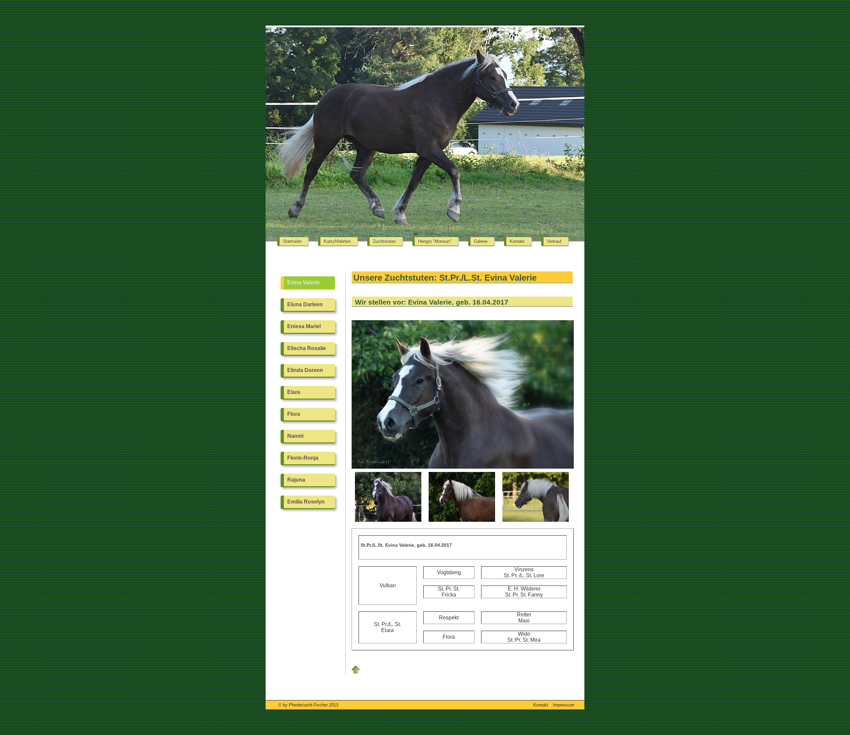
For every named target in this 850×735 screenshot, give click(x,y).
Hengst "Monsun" (435, 241)
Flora (293, 414)
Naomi (295, 436)
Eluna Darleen (305, 304)
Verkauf (554, 241)
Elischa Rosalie (306, 348)
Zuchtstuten (384, 241)
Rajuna (296, 480)
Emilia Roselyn (306, 502)
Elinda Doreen (305, 370)
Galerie (480, 241)
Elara (293, 392)
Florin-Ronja (302, 458)
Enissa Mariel (304, 326)
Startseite (292, 241)
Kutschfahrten (337, 241)
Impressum (563, 704)
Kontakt (517, 241)
